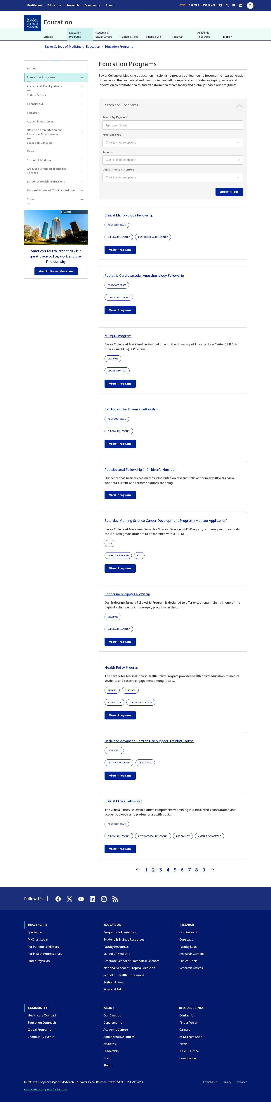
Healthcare (34, 5)
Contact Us (187, 1015)
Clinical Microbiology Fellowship (129, 215)
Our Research (188, 932)
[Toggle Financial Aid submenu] (82, 104)
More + (227, 36)
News (30, 151)
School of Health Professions (46, 181)
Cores (30, 199)
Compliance (187, 1058)
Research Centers (191, 954)
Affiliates (109, 1044)
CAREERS (194, 5)
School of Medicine (39, 160)
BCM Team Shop (190, 1037)
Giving (107, 1058)
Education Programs (75, 34)
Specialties (35, 932)
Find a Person (188, 1023)
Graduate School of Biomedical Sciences (47, 171)
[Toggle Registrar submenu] (82, 112)
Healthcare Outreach (42, 1015)
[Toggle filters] (239, 106)
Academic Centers (115, 1030)
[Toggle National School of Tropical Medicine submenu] (82, 190)
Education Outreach (42, 1023)
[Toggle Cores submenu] (82, 199)
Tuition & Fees (129, 36)
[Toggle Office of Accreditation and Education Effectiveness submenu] (82, 132)
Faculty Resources (116, 947)
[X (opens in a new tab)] (227, 5)
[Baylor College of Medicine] (32, 23)
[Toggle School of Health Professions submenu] (82, 181)
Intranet (242, 1082)
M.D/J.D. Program (118, 336)
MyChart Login (38, 939)
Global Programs (39, 1030)
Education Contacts (39, 142)
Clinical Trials (188, 961)
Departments (112, 1023)
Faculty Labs (188, 947)
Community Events (41, 1037)
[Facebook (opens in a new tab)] (220, 5)
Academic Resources (203, 34)
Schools (48, 36)
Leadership (111, 1051)
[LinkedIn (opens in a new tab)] (240, 5)
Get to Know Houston (56, 271)
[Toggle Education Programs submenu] (82, 77)
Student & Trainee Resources (123, 939)
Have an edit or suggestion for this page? (45, 1089)
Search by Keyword (115, 117)
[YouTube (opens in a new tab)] (233, 5)
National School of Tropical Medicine (51, 190)
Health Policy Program (122, 667)
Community (92, 5)
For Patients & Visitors (43, 947)
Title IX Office (189, 1051)
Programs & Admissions (120, 932)
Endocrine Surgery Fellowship (127, 594)
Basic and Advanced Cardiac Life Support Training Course (149, 741)
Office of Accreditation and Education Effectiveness (44, 132)
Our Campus (112, 1015)
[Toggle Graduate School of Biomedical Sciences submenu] (82, 170)
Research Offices (191, 968)
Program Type (112, 134)
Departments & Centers (118, 169)
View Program (120, 250)
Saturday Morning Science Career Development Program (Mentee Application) (166, 520)
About (110, 5)
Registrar (177, 36)
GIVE (182, 5)
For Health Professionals (45, 954)
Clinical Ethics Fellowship (124, 801)
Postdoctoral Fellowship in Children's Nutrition (140, 469)
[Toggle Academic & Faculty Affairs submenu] (82, 86)
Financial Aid (153, 36)
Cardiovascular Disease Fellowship (131, 409)
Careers (184, 1030)
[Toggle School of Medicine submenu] (82, 160)
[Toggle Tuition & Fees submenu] (82, 95)
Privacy (227, 1082)
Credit (67, 212)
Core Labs (186, 939)
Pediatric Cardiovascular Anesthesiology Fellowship (144, 275)
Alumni (108, 1065)
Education (54, 5)
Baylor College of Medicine (62, 47)
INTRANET (209, 5)
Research (73, 5)
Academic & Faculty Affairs (103, 34)
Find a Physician (39, 961)
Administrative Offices (119, 1037)
